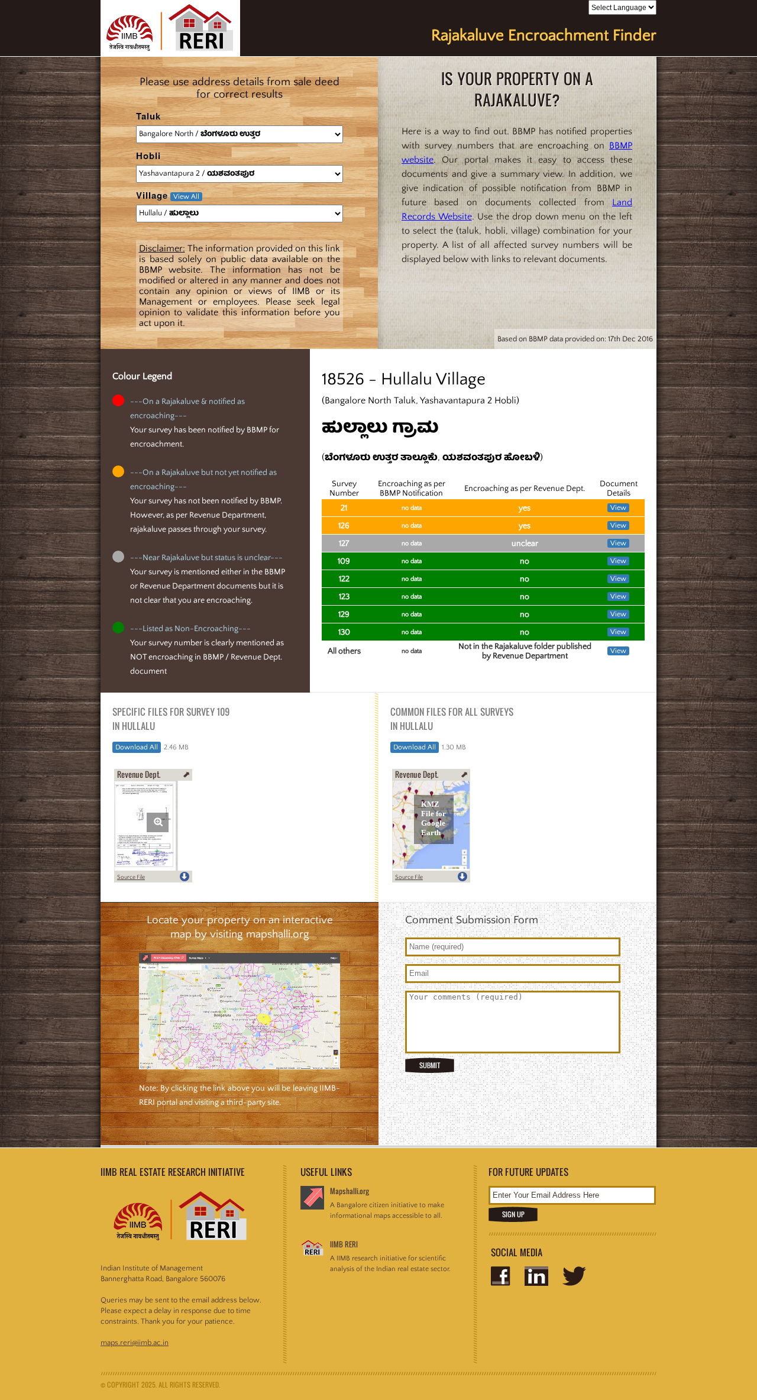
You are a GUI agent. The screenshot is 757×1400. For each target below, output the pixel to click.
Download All (136, 747)
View (618, 508)
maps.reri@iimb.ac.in (135, 1342)
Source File (131, 877)
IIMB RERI (344, 1244)
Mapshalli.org (349, 1191)
